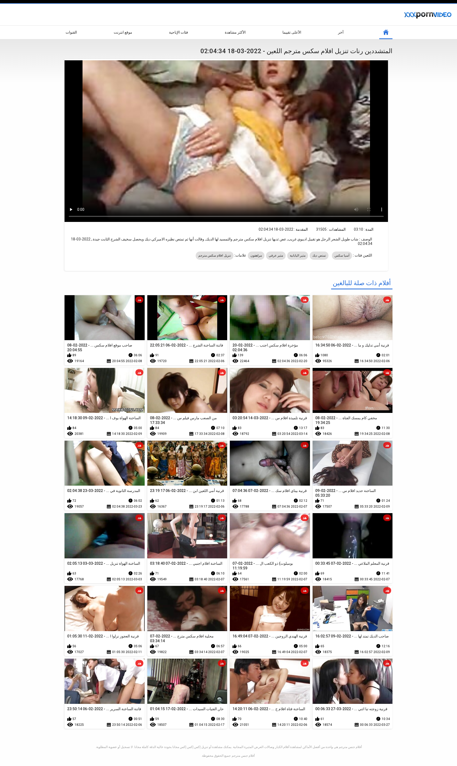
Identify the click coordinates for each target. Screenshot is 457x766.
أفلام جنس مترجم (243, 756)
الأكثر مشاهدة (235, 32)
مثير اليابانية (297, 255)
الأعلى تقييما (291, 32)
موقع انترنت (123, 32)
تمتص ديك (319, 255)
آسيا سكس (342, 255)
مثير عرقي (276, 255)
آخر (341, 32)
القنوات (71, 32)
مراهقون (256, 255)
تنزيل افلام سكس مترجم (214, 255)
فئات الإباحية (178, 32)
